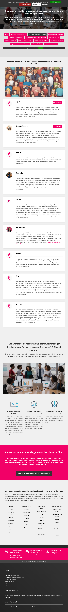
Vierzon (57, 532)
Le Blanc (26, 518)
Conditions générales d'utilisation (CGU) (14, 577)
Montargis (26, 527)
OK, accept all (56, 2)
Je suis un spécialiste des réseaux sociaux (34, 474)
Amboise (11, 506)
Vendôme (57, 529)
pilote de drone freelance (25, 41)
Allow (40, 48)
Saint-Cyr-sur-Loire (57, 506)
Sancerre (57, 519)
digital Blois (7, 597)
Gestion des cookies (10, 581)
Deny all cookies (25, 4)
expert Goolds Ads (54, 37)
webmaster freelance (51, 44)
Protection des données (10, 579)
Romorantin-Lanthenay (41, 524)
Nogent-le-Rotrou (41, 511)
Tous (6, 34)
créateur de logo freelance (55, 34)
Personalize (36, 4)
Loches (26, 521)
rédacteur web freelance (41, 41)
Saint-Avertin (41, 534)
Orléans (42, 517)
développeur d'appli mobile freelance (36, 37)
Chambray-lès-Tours (11, 513)
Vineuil (57, 535)
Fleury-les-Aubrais (26, 506)
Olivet (41, 514)
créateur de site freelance (16, 37)
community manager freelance (37, 34)
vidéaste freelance (37, 44)
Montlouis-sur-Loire (42, 507)
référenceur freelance (57, 41)
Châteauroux (11, 523)
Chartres (11, 517)
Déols (11, 530)
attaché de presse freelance (18, 34)
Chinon (11, 526)
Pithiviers (41, 520)
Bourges (11, 509)
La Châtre (26, 515)
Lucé (26, 524)
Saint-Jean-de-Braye (57, 510)
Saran (57, 522)
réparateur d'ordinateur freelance (20, 44)
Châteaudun (11, 520)
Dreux (11, 533)
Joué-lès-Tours (26, 512)
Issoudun (26, 509)
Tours (57, 525)
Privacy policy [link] (46, 4)
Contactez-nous (8, 585)
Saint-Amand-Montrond (41, 530)
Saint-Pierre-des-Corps (57, 515)
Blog (6, 583)
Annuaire (7, 575)
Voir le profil (58, 102)
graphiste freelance (10, 41)
